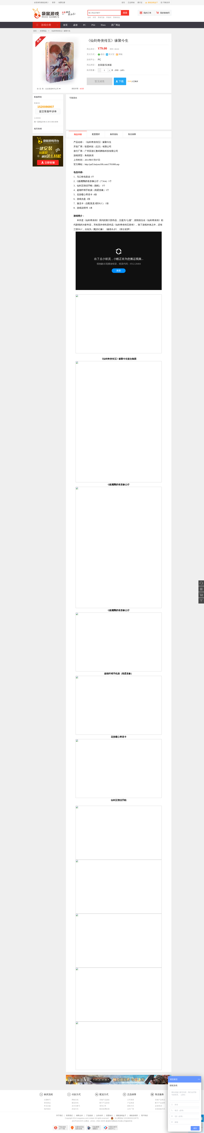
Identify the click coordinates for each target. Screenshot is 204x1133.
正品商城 (131, 2)
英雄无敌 (101, 17)
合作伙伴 (99, 1115)
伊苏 (94, 17)
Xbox (103, 25)
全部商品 (43, 31)
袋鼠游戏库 (133, 1115)
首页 (123, 2)
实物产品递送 (104, 1100)
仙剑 (89, 17)
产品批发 (89, 1115)
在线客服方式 (160, 1109)
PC (84, 25)
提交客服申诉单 (48, 111)
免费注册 (61, 2)
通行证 (139, 2)
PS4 (93, 25)
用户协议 (144, 1115)
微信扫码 (75, 1103)
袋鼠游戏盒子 (153, 2)
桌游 (75, 25)
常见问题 (47, 1106)
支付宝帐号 (76, 1106)
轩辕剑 (108, 17)
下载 (121, 81)
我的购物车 (165, 13)
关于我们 (59, 1115)
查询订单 (103, 1106)
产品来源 (130, 1103)
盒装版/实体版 (105, 65)
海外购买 (47, 1109)
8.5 (81, 89)
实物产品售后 (160, 1100)
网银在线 (75, 1100)
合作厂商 (130, 1109)
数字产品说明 (160, 1103)
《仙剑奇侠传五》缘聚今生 (60, 31)
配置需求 (96, 134)
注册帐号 (47, 1100)
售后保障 (132, 134)
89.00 (117, 49)
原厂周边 (115, 25)
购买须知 (114, 134)
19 (121, 70)
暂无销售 (100, 81)
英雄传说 (116, 17)
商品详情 (78, 134)
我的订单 (147, 13)
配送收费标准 (104, 1109)
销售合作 (79, 1115)
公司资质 (130, 1100)
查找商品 (47, 1103)
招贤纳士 (109, 1115)
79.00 (103, 48)
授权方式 (130, 1106)
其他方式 (75, 1109)
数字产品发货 (104, 1103)
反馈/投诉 (158, 1106)
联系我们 (69, 1115)
